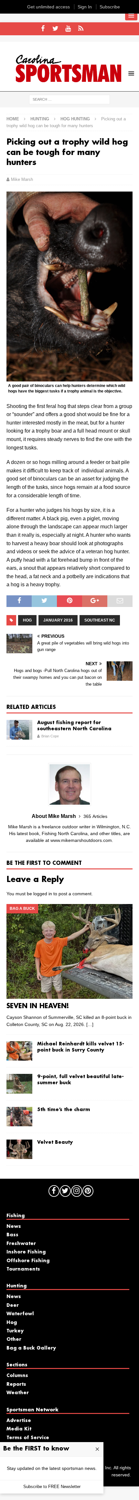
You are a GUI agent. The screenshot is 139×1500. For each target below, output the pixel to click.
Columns (17, 1375)
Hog (27, 620)
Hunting (39, 118)
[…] (89, 1024)
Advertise (18, 1420)
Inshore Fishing (26, 1252)
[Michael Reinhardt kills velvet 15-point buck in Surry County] (19, 1051)
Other (13, 1339)
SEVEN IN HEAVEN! (37, 1006)
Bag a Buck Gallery (31, 1348)
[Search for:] (69, 99)
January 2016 (58, 620)
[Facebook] (42, 28)
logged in (42, 893)
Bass (12, 1235)
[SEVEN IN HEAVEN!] (69, 951)
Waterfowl (20, 1314)
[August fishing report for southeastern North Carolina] (19, 729)
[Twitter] (55, 28)
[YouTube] (68, 28)
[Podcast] (80, 28)
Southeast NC (99, 620)
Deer (12, 1305)
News (13, 1226)
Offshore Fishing (27, 1260)
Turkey (15, 1331)
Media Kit (18, 1429)
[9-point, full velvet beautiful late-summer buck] (19, 1083)
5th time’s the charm (63, 1109)
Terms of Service (27, 1437)
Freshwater (21, 1243)
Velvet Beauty (55, 1142)
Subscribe (110, 6)
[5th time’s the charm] (19, 1116)
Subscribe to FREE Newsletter (51, 1486)
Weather (17, 1392)
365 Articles (95, 816)
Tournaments (23, 1269)
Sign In (85, 6)
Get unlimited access (48, 6)
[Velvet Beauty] (19, 1149)
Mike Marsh (22, 179)
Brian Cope (50, 736)
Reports (16, 1384)
